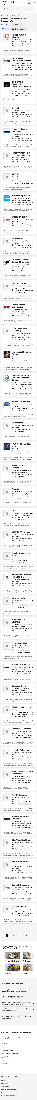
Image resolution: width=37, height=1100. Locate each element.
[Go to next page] (30, 935)
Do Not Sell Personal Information (9, 1089)
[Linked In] (2, 1076)
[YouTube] (16, 1076)
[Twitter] (8, 1076)
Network (6, 4)
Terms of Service (5, 1086)
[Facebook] (5, 1076)
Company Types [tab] (7, 1038)
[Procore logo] (8, 2)
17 (26, 935)
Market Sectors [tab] (19, 1038)
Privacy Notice (4, 1083)
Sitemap (3, 1092)
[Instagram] (12, 1076)
